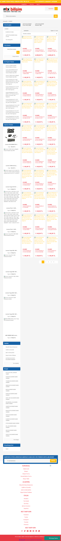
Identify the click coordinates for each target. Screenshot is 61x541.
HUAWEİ (6, 28)
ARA (56, 16)
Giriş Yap (32, 4)
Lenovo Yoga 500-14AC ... (11, 292)
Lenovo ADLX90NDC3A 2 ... (11, 144)
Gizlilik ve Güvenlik (26, 487)
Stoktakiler (26, 30)
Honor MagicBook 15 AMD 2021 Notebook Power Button (39, 74)
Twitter (26, 517)
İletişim (26, 471)
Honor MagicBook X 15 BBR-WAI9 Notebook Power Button (27, 74)
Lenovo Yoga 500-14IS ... (12, 271)
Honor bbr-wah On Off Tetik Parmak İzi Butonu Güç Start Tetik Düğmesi (52, 74)
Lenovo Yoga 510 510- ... (12, 186)
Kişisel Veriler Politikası (26, 492)
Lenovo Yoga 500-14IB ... (12, 250)
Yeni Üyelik (26, 501)
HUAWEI (10, 21)
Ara (18, 52)
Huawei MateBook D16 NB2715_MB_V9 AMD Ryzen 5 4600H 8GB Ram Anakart (52, 51)
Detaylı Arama (15, 56)
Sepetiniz (26, 508)
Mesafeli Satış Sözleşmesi (26, 485)
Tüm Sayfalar (16, 363)
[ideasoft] (22, 540)
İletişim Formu (26, 473)
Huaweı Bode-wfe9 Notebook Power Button (27, 51)
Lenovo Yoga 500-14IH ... (12, 314)
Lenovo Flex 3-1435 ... (11, 208)
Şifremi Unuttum (26, 506)
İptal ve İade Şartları (26, 490)
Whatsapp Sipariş (53, 538)
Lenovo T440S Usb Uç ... (12, 165)
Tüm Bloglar (16, 439)
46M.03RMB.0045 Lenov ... (11, 335)
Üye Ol (37, 4)
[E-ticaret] (30, 540)
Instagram (26, 519)
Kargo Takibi (26, 478)
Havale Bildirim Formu (26, 476)
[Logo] (12, 9)
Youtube (26, 522)
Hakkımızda (26, 469)
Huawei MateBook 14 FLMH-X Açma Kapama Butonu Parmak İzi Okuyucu (39, 96)
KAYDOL (53, 460)
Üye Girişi (26, 503)
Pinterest (26, 524)
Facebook (26, 514)
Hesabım (26, 498)
